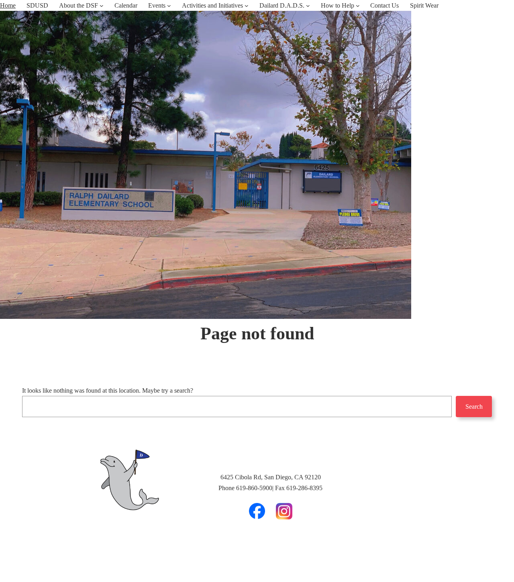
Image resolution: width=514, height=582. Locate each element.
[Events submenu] (169, 6)
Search (474, 406)
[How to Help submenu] (358, 6)
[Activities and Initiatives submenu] (247, 6)
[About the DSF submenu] (102, 6)
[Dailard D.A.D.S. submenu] (308, 6)
